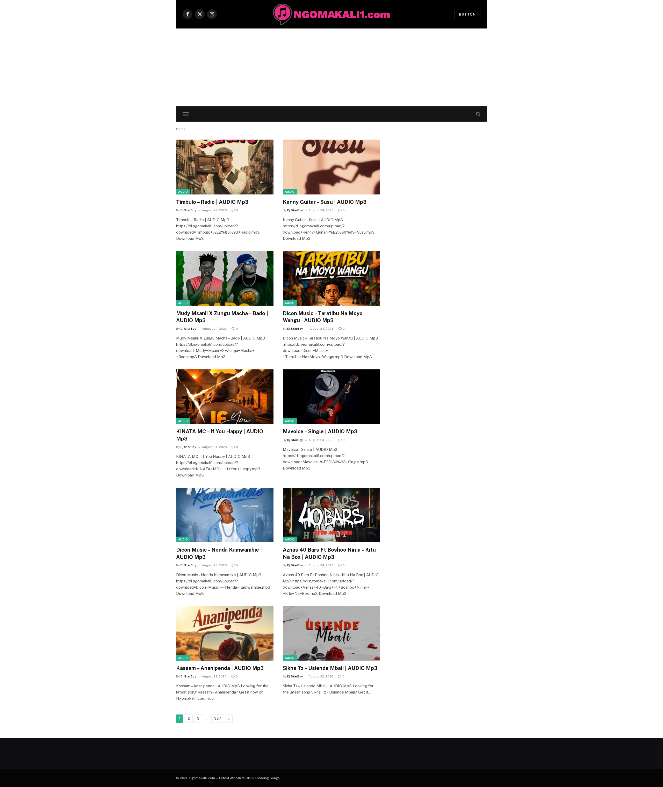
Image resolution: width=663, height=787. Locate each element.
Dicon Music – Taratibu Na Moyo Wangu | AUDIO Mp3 (323, 316)
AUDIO (183, 191)
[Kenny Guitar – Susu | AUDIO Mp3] (331, 167)
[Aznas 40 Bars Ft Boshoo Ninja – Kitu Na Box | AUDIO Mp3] (331, 515)
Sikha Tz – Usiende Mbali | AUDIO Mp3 (330, 668)
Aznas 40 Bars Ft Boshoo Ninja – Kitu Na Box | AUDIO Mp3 (329, 553)
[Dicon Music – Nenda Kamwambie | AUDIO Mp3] (224, 515)
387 (217, 718)
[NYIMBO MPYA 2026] (331, 14)
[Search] (477, 114)
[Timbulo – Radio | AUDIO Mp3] (224, 167)
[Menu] (186, 114)
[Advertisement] (331, 67)
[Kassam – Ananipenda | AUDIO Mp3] (224, 633)
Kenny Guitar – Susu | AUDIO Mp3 (324, 202)
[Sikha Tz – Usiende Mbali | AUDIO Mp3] (331, 633)
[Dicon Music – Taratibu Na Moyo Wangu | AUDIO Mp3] (331, 278)
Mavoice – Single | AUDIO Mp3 (320, 431)
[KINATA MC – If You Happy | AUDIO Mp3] (224, 396)
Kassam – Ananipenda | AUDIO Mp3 (220, 668)
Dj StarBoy (188, 210)
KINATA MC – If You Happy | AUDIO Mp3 (219, 435)
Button (467, 14)
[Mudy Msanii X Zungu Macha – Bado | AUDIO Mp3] (224, 278)
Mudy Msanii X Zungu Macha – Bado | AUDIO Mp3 (222, 316)
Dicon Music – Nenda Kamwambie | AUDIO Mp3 (219, 553)
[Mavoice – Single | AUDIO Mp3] (331, 396)
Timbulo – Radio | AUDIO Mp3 (212, 202)
